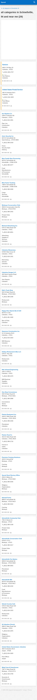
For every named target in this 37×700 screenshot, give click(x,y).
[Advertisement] (18, 39)
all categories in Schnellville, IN (11, 8)
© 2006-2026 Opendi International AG (11, 690)
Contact (25, 690)
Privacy (30, 690)
